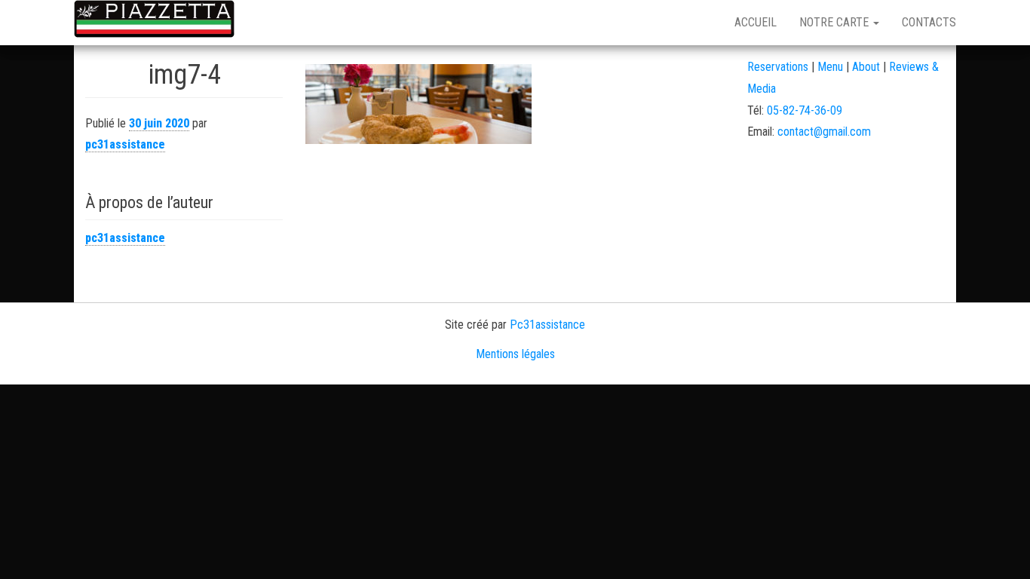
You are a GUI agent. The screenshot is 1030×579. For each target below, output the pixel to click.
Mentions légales (515, 354)
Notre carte (835, 22)
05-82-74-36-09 (804, 110)
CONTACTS (929, 22)
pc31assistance (125, 144)
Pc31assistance (547, 324)
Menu (831, 67)
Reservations (777, 67)
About (866, 67)
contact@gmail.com (824, 131)
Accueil (755, 22)
